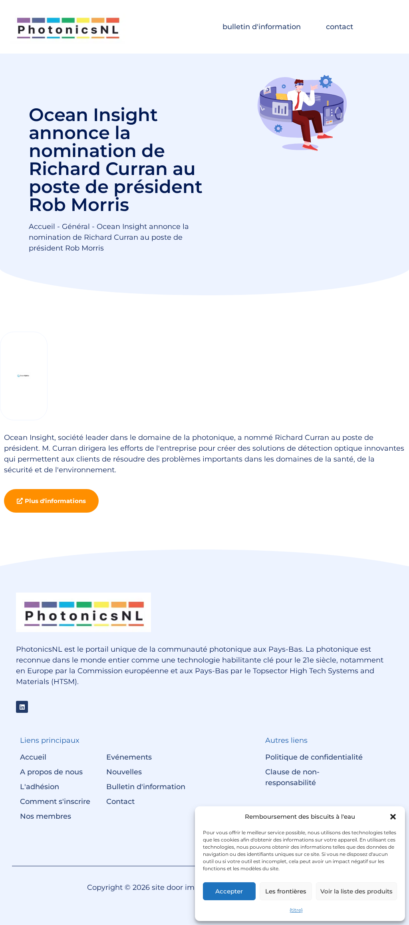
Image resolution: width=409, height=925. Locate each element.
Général (76, 226)
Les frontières (285, 891)
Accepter (229, 891)
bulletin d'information (261, 26)
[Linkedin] (22, 707)
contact (339, 26)
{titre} (296, 910)
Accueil (42, 226)
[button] (393, 817)
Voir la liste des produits (356, 891)
